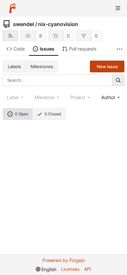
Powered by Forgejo (63, 260)
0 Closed (53, 113)
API (87, 269)
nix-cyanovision (58, 24)
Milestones (42, 66)
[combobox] (111, 97)
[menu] (46, 269)
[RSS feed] (10, 35)
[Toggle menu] (118, 8)
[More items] (119, 49)
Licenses (70, 269)
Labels (14, 66)
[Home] (12, 8)
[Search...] (118, 80)
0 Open (21, 113)
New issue (107, 66)
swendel (23, 24)
